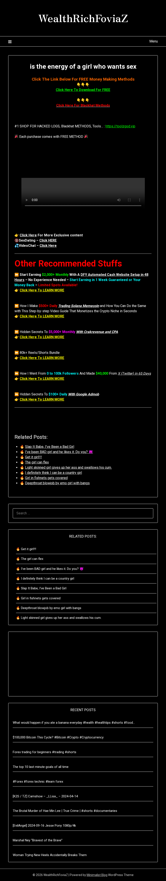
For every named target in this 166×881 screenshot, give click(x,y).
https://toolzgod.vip (120, 126)
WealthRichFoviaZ (83, 17)
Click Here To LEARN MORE (42, 290)
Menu (153, 41)
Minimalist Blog (97, 875)
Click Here (28, 235)
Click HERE (48, 240)
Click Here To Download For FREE (83, 90)
